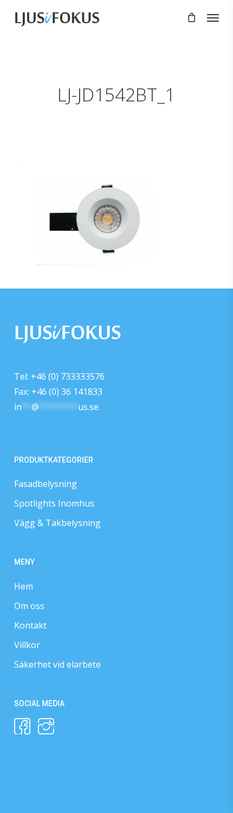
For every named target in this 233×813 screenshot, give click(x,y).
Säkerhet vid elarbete (57, 664)
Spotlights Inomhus (54, 503)
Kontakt (30, 625)
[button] (213, 17)
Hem (23, 586)
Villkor (27, 645)
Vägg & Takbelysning (57, 523)
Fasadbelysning (45, 484)
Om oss (29, 606)
